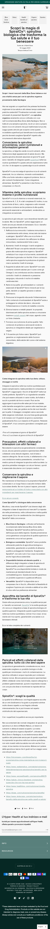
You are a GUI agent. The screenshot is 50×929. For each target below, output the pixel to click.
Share (25, 808)
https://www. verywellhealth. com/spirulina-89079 (26, 776)
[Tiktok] (24, 898)
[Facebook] (15, 898)
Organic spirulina (34, 18)
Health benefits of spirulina (23, 19)
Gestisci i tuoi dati (14, 890)
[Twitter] (19, 898)
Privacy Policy (33, 886)
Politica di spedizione (35, 888)
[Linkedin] (33, 898)
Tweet (18, 808)
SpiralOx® (26, 605)
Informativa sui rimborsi (15, 888)
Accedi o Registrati (34, 884)
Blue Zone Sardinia (6, 19)
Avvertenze (28, 890)
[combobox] (42, 926)
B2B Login (38, 890)
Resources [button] (7, 851)
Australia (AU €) (24, 866)
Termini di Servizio (17, 886)
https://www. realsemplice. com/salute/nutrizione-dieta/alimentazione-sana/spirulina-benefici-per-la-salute (26, 770)
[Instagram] (28, 898)
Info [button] (4, 843)
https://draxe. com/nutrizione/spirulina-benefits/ (25, 793)
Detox (14, 17)
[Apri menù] (5, 7)
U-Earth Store (15, 884)
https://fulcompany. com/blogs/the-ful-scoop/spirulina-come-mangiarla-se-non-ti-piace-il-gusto (26, 760)
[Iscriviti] (45, 830)
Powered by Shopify (24, 892)
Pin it (32, 808)
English (40, 927)
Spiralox (42, 17)
